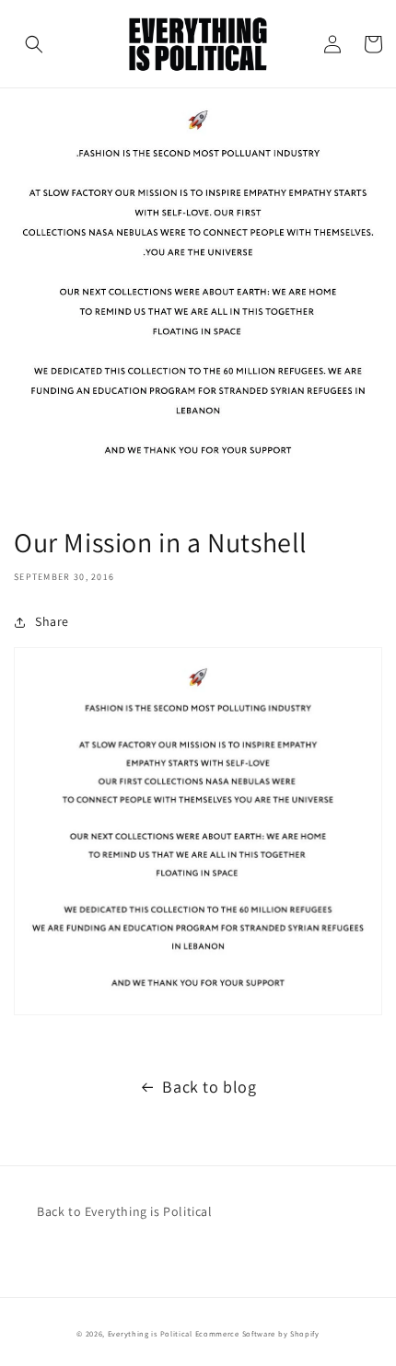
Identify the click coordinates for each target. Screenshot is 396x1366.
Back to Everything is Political (125, 1211)
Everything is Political (150, 1333)
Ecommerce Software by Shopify (257, 1333)
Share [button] (52, 621)
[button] (34, 44)
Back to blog (209, 1086)
